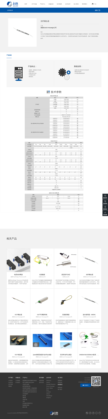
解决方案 (25, 407)
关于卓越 (34, 4)
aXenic (48, 393)
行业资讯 (17, 382)
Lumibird (48, 392)
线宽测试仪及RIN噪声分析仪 (30, 380)
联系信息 (60, 387)
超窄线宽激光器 (26, 386)
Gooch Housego (50, 386)
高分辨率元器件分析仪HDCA (30, 392)
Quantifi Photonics (50, 384)
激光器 (24, 395)
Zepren (48, 382)
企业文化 (10, 382)
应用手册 (41, 380)
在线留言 (86, 385)
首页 (26, 4)
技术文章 (41, 382)
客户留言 (60, 389)
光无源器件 (25, 393)
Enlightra (48, 397)
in (96, 413)
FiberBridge (49, 395)
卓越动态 (51, 4)
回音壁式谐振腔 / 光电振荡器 (30, 388)
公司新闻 (17, 380)
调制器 (24, 397)
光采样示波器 (26, 384)
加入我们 (76, 4)
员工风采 (10, 384)
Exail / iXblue (49, 388)
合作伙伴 (67, 4)
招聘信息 (60, 382)
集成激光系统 (26, 405)
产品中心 (42, 4)
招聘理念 (60, 380)
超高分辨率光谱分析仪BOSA (30, 390)
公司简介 (10, 380)
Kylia (47, 390)
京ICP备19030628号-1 (22, 413)
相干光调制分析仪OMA (28, 382)
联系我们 (84, 4)
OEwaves (48, 380)
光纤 (24, 401)
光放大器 (25, 399)
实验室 (10, 386)
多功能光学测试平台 (28, 403)
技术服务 (59, 4)
